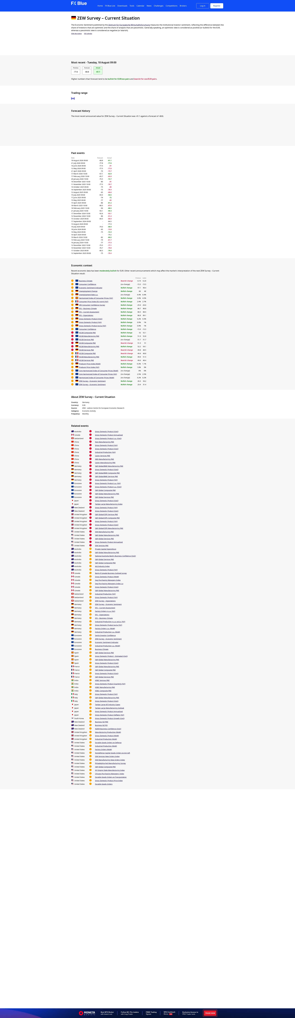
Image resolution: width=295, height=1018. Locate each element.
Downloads (122, 5)
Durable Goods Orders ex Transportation (111, 777)
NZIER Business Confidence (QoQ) (108, 729)
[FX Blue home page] (79, 4)
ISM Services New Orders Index (107, 756)
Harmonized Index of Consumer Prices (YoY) (96, 298)
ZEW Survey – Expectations (105, 601)
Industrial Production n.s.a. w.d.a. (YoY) (110, 622)
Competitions (171, 5)
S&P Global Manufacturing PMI (107, 494)
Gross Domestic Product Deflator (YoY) (109, 715)
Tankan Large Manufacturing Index (108, 504)
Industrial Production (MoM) (106, 739)
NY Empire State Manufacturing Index (110, 770)
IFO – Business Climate (88, 308)
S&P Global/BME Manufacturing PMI (109, 466)
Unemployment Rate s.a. (88, 295)
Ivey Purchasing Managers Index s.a (109, 584)
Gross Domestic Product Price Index (109, 781)
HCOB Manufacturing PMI (89, 336)
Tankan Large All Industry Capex (107, 704)
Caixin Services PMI (102, 456)
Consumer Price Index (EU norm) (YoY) (93, 301)
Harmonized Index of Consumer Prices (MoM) (96, 378)
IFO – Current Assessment (89, 312)
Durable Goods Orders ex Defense (108, 742)
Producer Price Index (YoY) (89, 367)
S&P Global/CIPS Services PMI (106, 514)
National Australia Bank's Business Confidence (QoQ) (115, 556)
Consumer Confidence (87, 284)
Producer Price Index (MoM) (89, 364)
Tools (132, 5)
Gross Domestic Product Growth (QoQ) (109, 718)
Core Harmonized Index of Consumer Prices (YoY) (98, 374)
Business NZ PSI (101, 725)
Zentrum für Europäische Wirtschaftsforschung (129, 25)
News (149, 5)
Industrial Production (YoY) (105, 452)
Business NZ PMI (101, 722)
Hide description (76, 34)
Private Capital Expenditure (105, 549)
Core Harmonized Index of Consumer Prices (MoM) (98, 371)
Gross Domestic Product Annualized (109, 435)
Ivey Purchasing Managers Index (108, 580)
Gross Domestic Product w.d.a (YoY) (92, 326)
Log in (202, 5)
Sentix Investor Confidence (105, 635)
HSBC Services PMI (102, 680)
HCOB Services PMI (86, 339)
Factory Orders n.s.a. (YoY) (105, 611)
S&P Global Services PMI (104, 497)
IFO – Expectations (86, 315)
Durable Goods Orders (103, 784)
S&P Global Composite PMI (105, 490)
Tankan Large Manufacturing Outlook (109, 708)
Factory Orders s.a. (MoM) (105, 628)
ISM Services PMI (101, 545)
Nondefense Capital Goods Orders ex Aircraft (112, 753)
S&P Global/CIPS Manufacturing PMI (109, 528)
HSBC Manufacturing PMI (105, 687)
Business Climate (85, 281)
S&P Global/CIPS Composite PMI (107, 518)
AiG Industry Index (102, 566)
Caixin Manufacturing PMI (105, 463)
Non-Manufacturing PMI (104, 442)
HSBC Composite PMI (103, 691)
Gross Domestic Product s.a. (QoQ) (108, 438)
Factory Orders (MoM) (103, 749)
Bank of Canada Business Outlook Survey (111, 573)
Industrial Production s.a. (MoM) (107, 632)
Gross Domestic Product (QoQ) (90, 319)
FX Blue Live (110, 5)
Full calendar (88, 34)
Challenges (158, 5)
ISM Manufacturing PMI (104, 532)
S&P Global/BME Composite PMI (107, 473)
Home (100, 5)
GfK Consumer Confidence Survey (92, 305)
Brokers (183, 5)
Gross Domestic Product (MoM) (107, 577)
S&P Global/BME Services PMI (106, 476)
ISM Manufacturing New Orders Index (110, 760)
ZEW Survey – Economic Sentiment (92, 381)
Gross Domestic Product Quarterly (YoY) (110, 684)
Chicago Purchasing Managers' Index (109, 774)
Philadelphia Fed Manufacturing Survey (110, 763)
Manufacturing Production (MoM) (108, 732)
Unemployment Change (88, 291)
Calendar (140, 5)
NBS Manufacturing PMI (104, 459)
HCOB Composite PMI (87, 333)
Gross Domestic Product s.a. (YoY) (108, 483)
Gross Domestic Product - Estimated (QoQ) (111, 656)
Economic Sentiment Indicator (90, 288)
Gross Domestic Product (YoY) (90, 322)
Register (216, 5)
